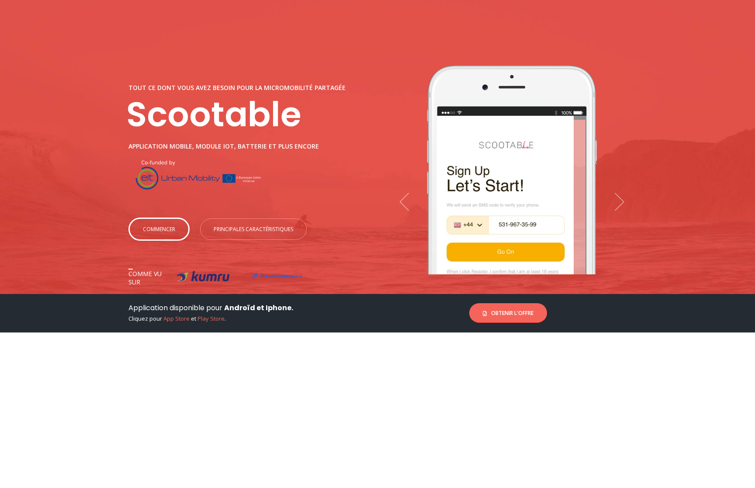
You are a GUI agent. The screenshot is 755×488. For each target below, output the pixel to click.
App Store (176, 318)
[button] (408, 201)
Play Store (211, 318)
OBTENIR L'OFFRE (511, 313)
